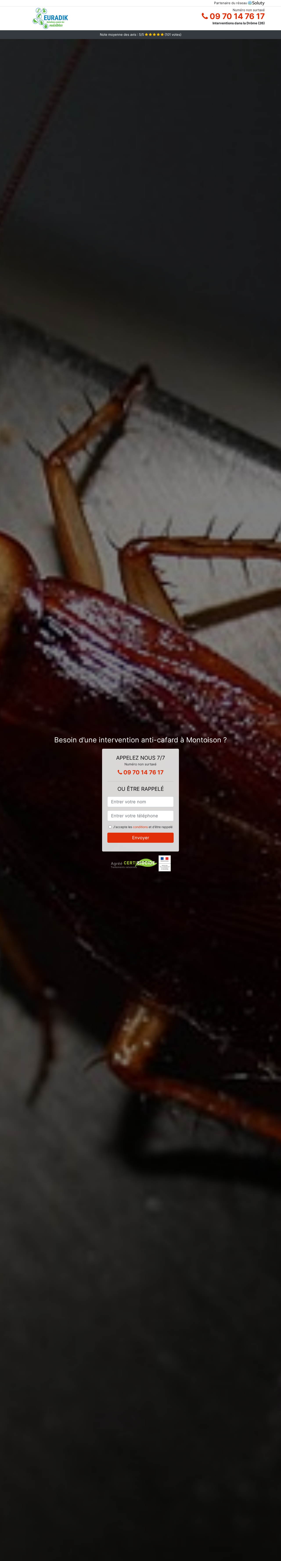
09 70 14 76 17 (236, 16)
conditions (140, 827)
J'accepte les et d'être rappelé (143, 827)
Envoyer (140, 837)
